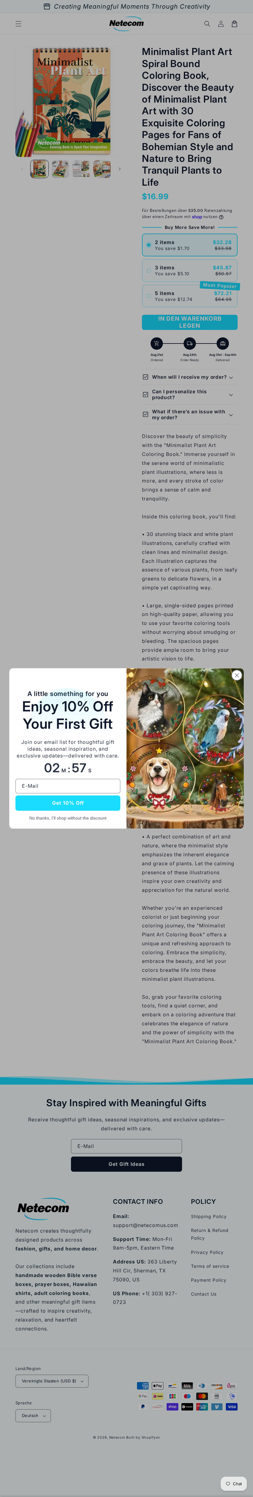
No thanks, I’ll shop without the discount (67, 818)
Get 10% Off (68, 803)
